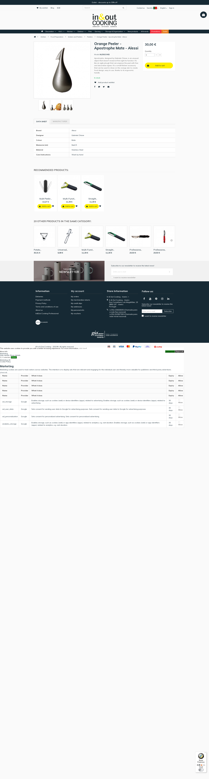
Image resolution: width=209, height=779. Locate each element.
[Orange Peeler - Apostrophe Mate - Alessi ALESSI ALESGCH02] (44, 105)
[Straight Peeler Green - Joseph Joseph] (116, 236)
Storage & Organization (114, 31)
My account (77, 291)
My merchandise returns (80, 300)
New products (133, 31)
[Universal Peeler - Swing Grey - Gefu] (68, 236)
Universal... (63, 249)
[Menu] (205, 753)
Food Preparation (57, 37)
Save (14, 357)
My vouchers (76, 313)
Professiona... (136, 249)
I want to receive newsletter (125, 277)
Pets (90, 31)
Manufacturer (60, 121)
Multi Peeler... (45, 198)
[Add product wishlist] (53, 206)
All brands (145, 31)
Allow (180, 402)
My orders (75, 296)
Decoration (49, 31)
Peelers (90, 37)
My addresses (76, 307)
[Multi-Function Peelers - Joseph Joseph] (92, 236)
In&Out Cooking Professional (47, 313)
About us (39, 310)
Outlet (165, 31)
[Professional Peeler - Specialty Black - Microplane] (140, 236)
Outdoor (81, 31)
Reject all (179, 351)
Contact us (141, 8)
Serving (98, 31)
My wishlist (44, 8)
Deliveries (39, 296)
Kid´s (60, 31)
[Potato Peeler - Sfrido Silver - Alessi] (44, 236)
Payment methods (43, 300)
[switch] (201, 769)
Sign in (171, 8)
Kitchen (70, 31)
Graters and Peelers (75, 37)
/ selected (5, 357)
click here (82, 348)
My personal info (77, 310)
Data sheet (41, 121)
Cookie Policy (5, 362)
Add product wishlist (106, 82)
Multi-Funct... (88, 249)
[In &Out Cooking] (104, 20)
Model (96, 54)
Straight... (92, 198)
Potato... (37, 249)
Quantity (148, 51)
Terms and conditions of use (47, 307)
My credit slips (76, 303)
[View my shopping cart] (203, 14)
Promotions (155, 31)
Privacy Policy (41, 303)
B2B (58, 8)
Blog (52, 8)
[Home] (35, 36)
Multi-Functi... (69, 198)
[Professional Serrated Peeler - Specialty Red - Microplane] (164, 236)
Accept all (170, 351)
